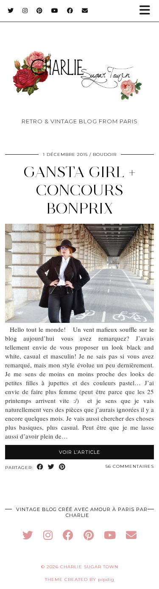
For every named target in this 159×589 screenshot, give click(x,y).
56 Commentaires (130, 466)
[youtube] (110, 535)
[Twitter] (11, 10)
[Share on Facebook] (40, 467)
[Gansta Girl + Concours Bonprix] (79, 320)
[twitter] (27, 535)
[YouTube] (55, 10)
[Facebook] (70, 10)
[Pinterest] (39, 10)
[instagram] (48, 535)
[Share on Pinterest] (62, 467)
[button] (147, 10)
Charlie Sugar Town (89, 567)
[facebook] (68, 535)
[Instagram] (25, 10)
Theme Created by (79, 579)
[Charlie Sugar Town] (79, 62)
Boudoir (105, 154)
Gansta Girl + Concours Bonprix (79, 190)
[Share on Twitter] (51, 467)
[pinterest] (89, 535)
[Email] (85, 10)
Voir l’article (79, 452)
